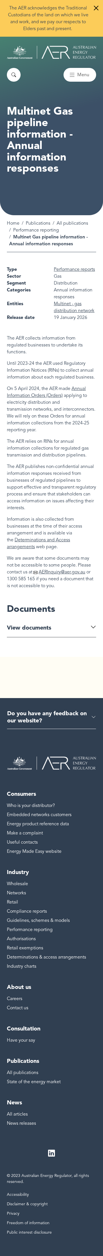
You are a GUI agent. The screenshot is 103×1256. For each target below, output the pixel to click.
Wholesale (17, 884)
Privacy (13, 1213)
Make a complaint (25, 833)
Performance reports (74, 269)
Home (13, 223)
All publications (72, 223)
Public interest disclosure (29, 1232)
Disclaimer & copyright (27, 1204)
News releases (21, 1123)
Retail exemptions (25, 948)
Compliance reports (27, 911)
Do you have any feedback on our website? (47, 717)
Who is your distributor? (31, 805)
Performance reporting (36, 230)
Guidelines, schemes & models (38, 920)
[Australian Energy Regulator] (51, 52)
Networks (16, 893)
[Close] (96, 8)
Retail (12, 902)
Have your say (21, 1040)
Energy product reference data (38, 824)
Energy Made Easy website (34, 851)
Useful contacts (22, 842)
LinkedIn (51, 1153)
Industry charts (21, 966)
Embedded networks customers (39, 815)
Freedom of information (28, 1222)
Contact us (17, 1008)
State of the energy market (34, 1082)
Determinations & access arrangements (46, 957)
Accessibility (18, 1194)
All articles (17, 1114)
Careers (14, 999)
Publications (38, 223)
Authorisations (21, 939)
